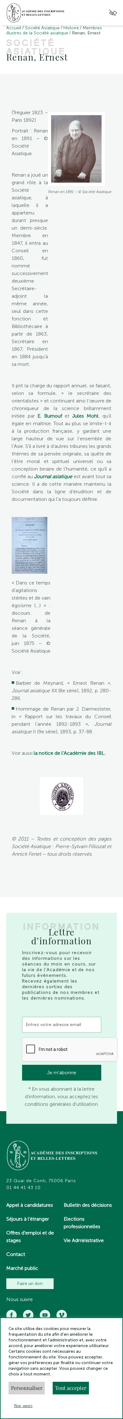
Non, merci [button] (23, 1405)
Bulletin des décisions (88, 1205)
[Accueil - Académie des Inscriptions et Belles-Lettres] (52, 1156)
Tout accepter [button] (70, 1388)
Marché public (22, 1268)
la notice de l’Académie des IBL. (69, 753)
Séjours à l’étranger (27, 1219)
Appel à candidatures (29, 1205)
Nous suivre (19, 1299)
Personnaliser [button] (27, 1388)
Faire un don (30, 1283)
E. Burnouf (48, 416)
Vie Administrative (84, 1240)
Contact (15, 1254)
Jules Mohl (85, 416)
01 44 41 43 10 (23, 1188)
